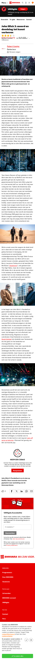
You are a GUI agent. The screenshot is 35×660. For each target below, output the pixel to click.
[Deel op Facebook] (12, 491)
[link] (3, 49)
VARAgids (12, 9)
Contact (29, 19)
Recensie (12, 37)
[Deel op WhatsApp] (26, 491)
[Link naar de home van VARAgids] (4, 9)
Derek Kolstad (6, 339)
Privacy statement (11, 545)
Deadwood (13, 265)
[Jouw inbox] (26, 2)
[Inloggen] (29, 3)
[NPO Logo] (33, 3)
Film (7, 37)
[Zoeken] (22, 3)
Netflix (4, 37)
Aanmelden (10, 533)
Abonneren (21, 19)
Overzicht (4, 19)
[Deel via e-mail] (31, 491)
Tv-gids (12, 19)
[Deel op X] (17, 491)
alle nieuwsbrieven (18, 539)
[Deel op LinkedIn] (22, 491)
